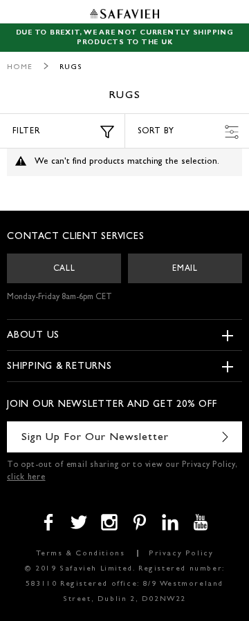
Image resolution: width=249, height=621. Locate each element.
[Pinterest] (140, 522)
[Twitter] (79, 522)
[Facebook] (48, 522)
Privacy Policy (181, 553)
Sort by (156, 132)
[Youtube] (200, 522)
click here (26, 478)
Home (20, 67)
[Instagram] (109, 522)
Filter (26, 132)
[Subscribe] (225, 436)
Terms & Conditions (80, 553)
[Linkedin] (170, 522)
